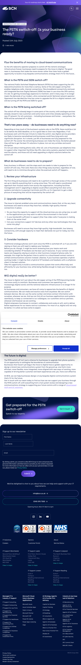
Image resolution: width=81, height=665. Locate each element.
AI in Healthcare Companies (68, 616)
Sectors (31, 540)
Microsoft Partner (28, 613)
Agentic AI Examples (49, 622)
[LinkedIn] (40, 517)
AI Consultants (47, 616)
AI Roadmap (46, 613)
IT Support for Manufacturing (7, 611)
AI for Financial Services (70, 609)
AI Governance (47, 636)
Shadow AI (46, 633)
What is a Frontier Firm (50, 628)
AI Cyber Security (68, 636)
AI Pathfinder (51, 2)
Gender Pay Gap (7, 659)
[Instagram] (33, 517)
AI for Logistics (67, 626)
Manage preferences (38, 348)
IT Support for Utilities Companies (9, 627)
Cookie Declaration (9, 657)
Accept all (66, 348)
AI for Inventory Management (67, 630)
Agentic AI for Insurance (70, 623)
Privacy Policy (7, 653)
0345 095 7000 (39, 501)
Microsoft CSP (27, 616)
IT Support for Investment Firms (8, 635)
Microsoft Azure (27, 604)
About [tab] (67, 321)
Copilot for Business (49, 604)
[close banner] (77, 2)
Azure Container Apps (29, 607)
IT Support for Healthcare (10, 619)
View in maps (7, 565)
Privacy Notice (22, 468)
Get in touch (65, 409)
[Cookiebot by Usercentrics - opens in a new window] (69, 314)
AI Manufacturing (68, 602)
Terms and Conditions (9, 655)
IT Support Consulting (9, 602)
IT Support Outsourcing (10, 605)
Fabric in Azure (27, 610)
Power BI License (28, 619)
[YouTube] (47, 517)
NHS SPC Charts (67, 645)
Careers (5, 543)
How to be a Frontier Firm (50, 630)
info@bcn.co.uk (39, 493)
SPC (64, 639)
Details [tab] (40, 321)
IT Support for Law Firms (10, 608)
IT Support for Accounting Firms (8, 623)
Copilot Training (48, 607)
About (56, 540)
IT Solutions (7, 540)
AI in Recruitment (68, 633)
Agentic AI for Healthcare (67, 620)
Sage (24, 625)
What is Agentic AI (48, 619)
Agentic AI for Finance (69, 612)
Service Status (59, 543)
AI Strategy (46, 610)
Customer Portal (34, 543)
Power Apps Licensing (29, 622)
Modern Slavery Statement (11, 661)
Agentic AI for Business (50, 625)
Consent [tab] (14, 321)
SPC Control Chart (68, 642)
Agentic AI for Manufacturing (67, 605)
